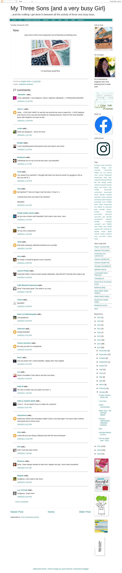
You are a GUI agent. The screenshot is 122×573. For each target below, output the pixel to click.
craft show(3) (103, 187)
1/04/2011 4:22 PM (24, 335)
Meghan (20, 476)
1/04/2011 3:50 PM (24, 321)
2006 (99, 454)
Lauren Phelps (23, 271)
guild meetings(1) (107, 199)
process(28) (97, 216)
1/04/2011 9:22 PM (24, 424)
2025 (99, 317)
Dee (18, 227)
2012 (53, 20)
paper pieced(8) (99, 209)
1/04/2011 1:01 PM (24, 135)
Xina (19, 189)
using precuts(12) (99, 236)
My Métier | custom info (32, 20)
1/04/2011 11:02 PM (25, 439)
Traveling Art (99, 278)
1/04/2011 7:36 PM (24, 393)
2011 (60, 20)
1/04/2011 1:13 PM (24, 149)
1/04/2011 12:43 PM (25, 101)
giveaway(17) (98, 199)
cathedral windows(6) (100, 185)
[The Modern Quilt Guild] (101, 532)
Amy (19, 432)
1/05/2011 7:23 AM (24, 453)
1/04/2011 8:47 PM (24, 408)
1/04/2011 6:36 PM (24, 379)
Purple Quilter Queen (25, 213)
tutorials (46, 20)
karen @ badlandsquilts (27, 314)
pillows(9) (109, 212)
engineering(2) (108, 192)
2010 (66, 20)
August (102, 366)
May (101, 377)
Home (51, 511)
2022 (99, 325)
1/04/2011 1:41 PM (24, 205)
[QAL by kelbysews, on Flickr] (101, 472)
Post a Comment (21, 502)
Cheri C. (20, 109)
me (20, 20)
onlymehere (22, 415)
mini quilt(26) (98, 207)
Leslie (19, 128)
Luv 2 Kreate (22, 490)
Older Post (85, 511)
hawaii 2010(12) (107, 202)
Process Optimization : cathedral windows (105, 422)
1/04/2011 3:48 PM (24, 292)
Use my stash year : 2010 (104, 439)
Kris (19, 447)
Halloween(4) (108, 175)
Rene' (19, 357)
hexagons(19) (108, 204)
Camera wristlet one (102, 263)
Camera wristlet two (101, 259)
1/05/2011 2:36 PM (24, 482)
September (103, 362)
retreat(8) (96, 221)
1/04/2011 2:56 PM (24, 263)
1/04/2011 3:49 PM (24, 306)
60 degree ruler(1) (99, 165)
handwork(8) (97, 202)
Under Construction (104, 406)
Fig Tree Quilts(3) (106, 172)
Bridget (20, 143)
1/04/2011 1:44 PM (24, 220)
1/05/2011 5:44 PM (24, 497)
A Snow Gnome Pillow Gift (105, 396)
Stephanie (21, 157)
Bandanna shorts (100, 305)
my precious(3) (107, 207)
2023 (99, 321)
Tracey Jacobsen (24, 343)
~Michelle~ (21, 95)
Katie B (20, 386)
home (14, 20)
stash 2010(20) (107, 224)
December (103, 351)
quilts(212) (109, 219)
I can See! (102, 401)
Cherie (20, 300)
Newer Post (16, 511)
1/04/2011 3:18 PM (24, 277)
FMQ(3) (96, 172)
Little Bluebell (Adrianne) (27, 285)
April (101, 381)
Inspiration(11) (98, 177)
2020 (99, 332)
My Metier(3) (102, 180)
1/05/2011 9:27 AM (24, 468)
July (101, 369)
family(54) (109, 194)
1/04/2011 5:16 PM (24, 364)
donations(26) (108, 189)
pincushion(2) (98, 214)
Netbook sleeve (100, 270)
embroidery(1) (98, 192)
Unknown (21, 329)
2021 (99, 329)
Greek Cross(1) (98, 175)
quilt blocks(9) (107, 216)
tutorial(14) (109, 234)
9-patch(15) (108, 165)
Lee (18, 372)
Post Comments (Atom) (30, 517)
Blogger (86, 569)
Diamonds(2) (108, 170)
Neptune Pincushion (102, 250)
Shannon (21, 461)
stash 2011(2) (98, 226)
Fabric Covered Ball (101, 247)
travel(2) (102, 234)
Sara (19, 256)
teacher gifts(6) (106, 231)
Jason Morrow (67, 569)
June (101, 373)
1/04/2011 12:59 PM (25, 121)
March (101, 384)
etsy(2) (96, 194)
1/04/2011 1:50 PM (24, 234)
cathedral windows (26, 84)
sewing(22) (97, 224)
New (100, 429)
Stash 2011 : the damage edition (105, 413)
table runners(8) (104, 229)
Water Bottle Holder (101, 296)
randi (19, 242)
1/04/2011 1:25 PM (24, 181)
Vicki (19, 172)
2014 (99, 336)
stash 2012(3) (107, 226)
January (102, 392)
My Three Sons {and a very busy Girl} (57, 8)
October (102, 358)
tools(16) (96, 234)
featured (80, 20)
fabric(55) (102, 194)
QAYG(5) (109, 180)
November (103, 354)
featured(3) (97, 197)
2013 (99, 340)
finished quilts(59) (106, 197)
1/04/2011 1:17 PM (24, 164)
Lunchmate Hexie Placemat (101, 274)
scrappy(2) (109, 221)
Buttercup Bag (99, 287)
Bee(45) (96, 167)
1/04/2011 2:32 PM (24, 248)
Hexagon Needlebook (102, 266)
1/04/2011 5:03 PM (24, 350)
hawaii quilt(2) (98, 204)
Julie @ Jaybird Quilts (26, 401)
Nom (96, 309)
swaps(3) (96, 229)
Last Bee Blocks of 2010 (105, 433)
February (102, 388)
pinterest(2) (108, 214)
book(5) (109, 182)
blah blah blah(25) (100, 182)
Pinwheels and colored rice (100, 255)
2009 (73, 20)
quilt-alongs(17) (98, 219)
